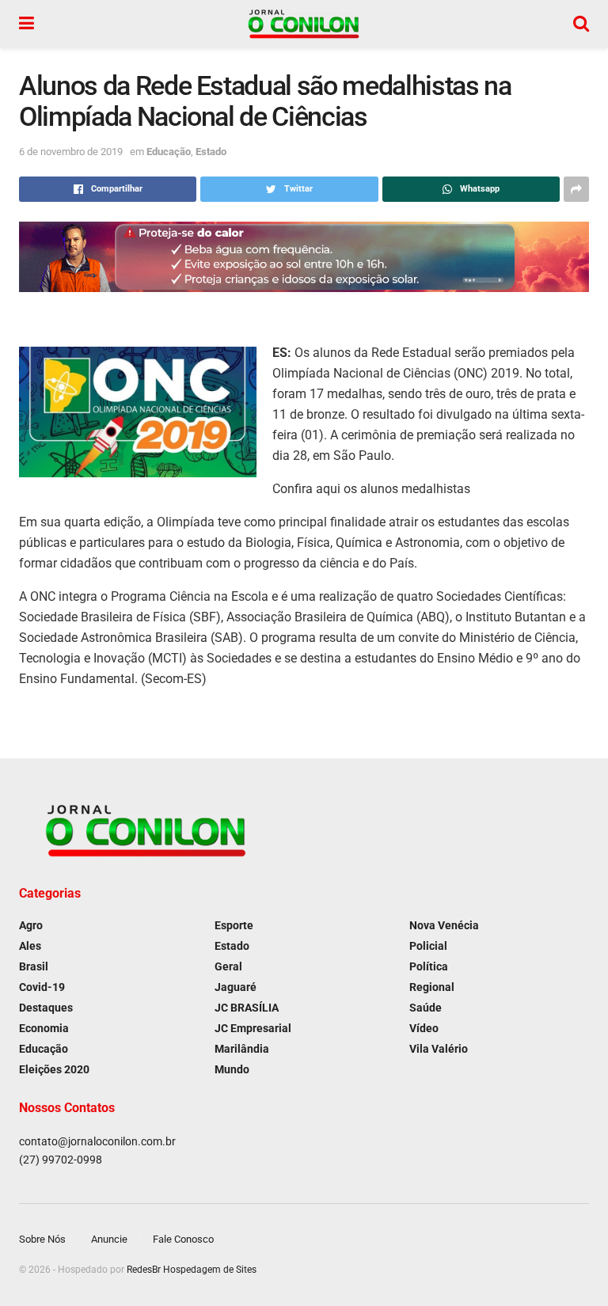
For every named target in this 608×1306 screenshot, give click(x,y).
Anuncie (109, 1239)
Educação (168, 152)
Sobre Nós (42, 1239)
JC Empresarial (253, 1028)
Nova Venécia (444, 925)
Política (428, 966)
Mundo (232, 1069)
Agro (31, 925)
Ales (30, 946)
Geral (228, 966)
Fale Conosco (183, 1239)
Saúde (425, 1007)
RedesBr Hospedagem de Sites (191, 1269)
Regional (431, 987)
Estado (211, 152)
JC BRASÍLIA (247, 1007)
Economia (44, 1028)
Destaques (46, 1007)
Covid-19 (42, 987)
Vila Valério (438, 1048)
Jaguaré (235, 987)
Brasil (33, 966)
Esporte (234, 925)
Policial (428, 946)
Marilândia (242, 1048)
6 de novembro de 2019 (71, 152)
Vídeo (424, 1028)
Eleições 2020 (54, 1069)
